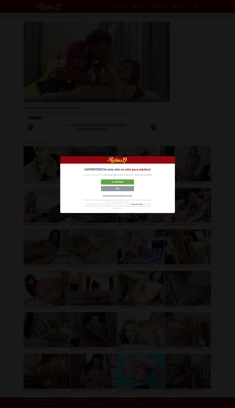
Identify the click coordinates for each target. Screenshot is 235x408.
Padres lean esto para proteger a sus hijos (117, 195)
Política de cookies (137, 204)
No (117, 188)
